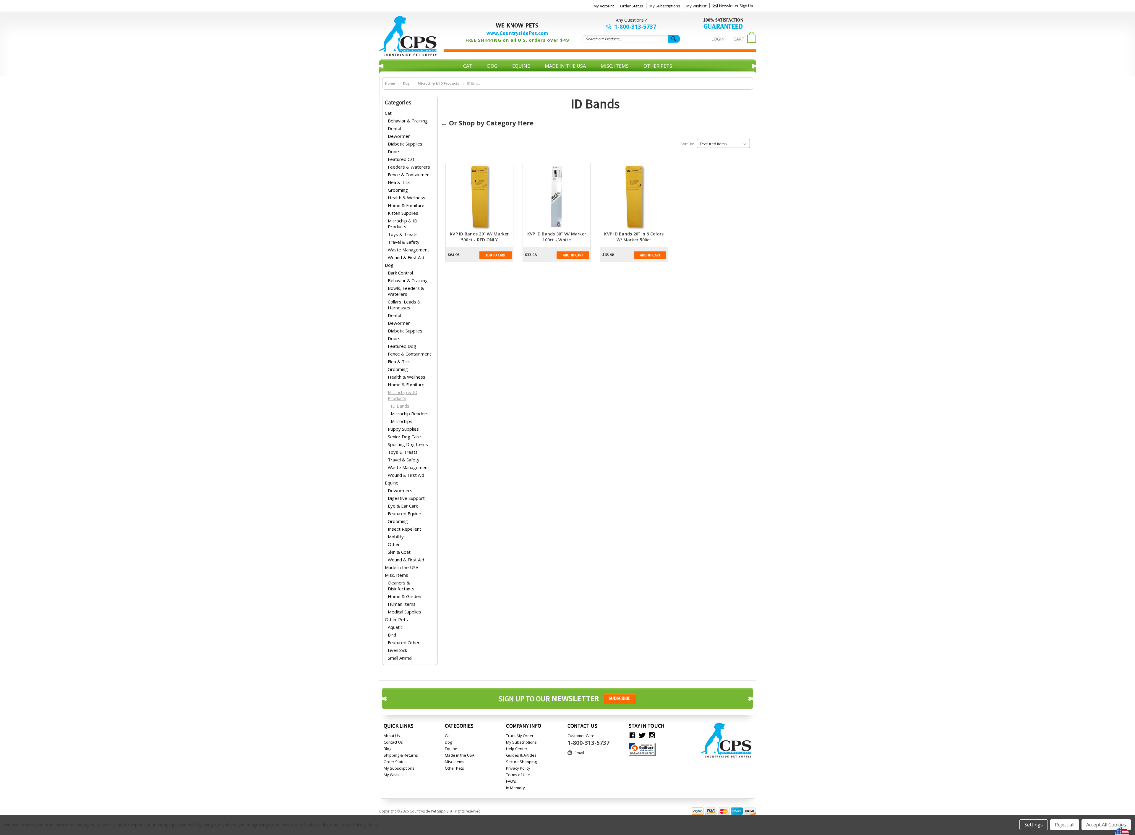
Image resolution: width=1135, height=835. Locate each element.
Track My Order (520, 735)
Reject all (1064, 824)
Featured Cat (401, 159)
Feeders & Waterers (409, 167)
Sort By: (687, 143)
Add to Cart (495, 255)
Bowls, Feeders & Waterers (406, 291)
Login (717, 39)
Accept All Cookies (1106, 824)
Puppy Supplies (403, 429)
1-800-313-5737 (635, 26)
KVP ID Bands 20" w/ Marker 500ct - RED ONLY (479, 237)
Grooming (398, 190)
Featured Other (404, 642)
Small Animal (400, 658)
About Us (392, 735)
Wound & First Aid (406, 257)
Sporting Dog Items (408, 444)
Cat (467, 66)
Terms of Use (518, 774)
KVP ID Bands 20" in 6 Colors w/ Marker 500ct (634, 237)
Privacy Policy (518, 768)
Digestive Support (406, 498)
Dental (394, 128)
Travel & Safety (403, 242)
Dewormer (399, 136)
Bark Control (400, 273)
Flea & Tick (399, 182)
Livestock (397, 650)
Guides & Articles (521, 755)
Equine (521, 66)
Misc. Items (615, 66)
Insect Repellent (404, 529)
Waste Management (408, 250)
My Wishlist (696, 6)
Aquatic (395, 627)
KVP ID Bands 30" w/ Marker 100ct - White (556, 237)
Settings (1033, 824)
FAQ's (511, 781)
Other (394, 544)
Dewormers (400, 490)
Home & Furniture (406, 205)
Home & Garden (404, 596)
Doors (394, 151)
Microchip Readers (410, 413)
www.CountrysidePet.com (517, 33)
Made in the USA (565, 66)
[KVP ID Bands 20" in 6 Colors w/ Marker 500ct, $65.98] (634, 197)
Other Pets (657, 66)
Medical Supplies (404, 612)
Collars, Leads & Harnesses (404, 305)
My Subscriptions (664, 6)
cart (739, 39)
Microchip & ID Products (402, 224)
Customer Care (588, 740)
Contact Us (393, 742)
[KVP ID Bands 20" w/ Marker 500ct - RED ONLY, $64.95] (479, 197)
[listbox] (723, 143)
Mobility (396, 537)
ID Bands (400, 406)
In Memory (515, 787)
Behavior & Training (408, 121)
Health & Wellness (406, 198)
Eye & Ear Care (403, 506)
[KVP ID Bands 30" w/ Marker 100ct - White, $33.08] (556, 197)
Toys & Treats (403, 234)
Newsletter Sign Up (736, 5)
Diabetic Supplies (405, 144)
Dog (492, 66)
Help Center (516, 748)
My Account (604, 6)
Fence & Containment (409, 174)
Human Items (402, 604)
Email (579, 752)
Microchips (401, 421)
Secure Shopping (521, 761)
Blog (387, 748)
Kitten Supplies (403, 213)
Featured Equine (404, 513)
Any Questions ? (631, 20)
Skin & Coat (399, 552)
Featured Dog (402, 346)
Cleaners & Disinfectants (401, 586)
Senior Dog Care (404, 437)
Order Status (631, 6)
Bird (392, 635)
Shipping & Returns (401, 755)
